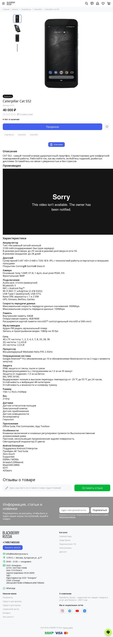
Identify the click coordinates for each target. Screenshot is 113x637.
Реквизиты (8, 597)
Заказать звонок (13, 547)
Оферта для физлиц (12, 601)
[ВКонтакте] (85, 611)
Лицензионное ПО (67, 544)
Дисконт (63, 552)
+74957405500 (11, 542)
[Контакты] (92, 3)
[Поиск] (86, 3)
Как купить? (8, 617)
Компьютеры (65, 536)
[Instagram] (62, 611)
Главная (6, 9)
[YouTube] (77, 611)
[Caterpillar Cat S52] (61, 53)
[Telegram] (70, 611)
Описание (58, 144)
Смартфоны (26, 9)
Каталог (15, 9)
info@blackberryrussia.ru (17, 554)
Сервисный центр (11, 609)
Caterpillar (38, 9)
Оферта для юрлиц (12, 605)
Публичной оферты (67, 517)
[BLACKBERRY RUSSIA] (11, 3)
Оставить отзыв (92, 488)
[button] (24, 53)
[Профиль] (97, 3)
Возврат (7, 613)
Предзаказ (52, 126)
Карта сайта (68, 628)
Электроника (65, 548)
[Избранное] (107, 126)
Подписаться (100, 510)
